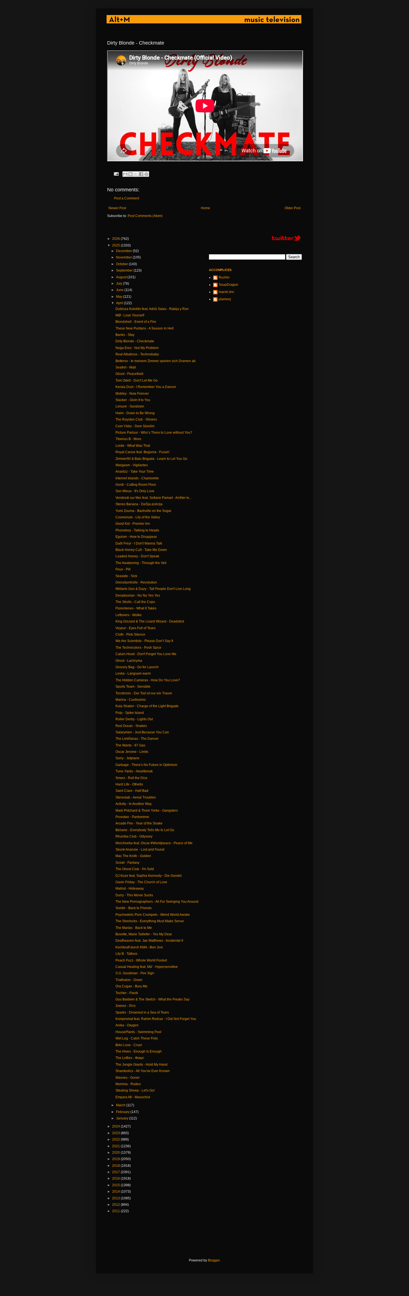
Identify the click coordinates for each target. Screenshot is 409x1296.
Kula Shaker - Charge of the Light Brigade (147, 706)
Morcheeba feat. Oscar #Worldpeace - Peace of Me (154, 843)
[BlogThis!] (130, 174)
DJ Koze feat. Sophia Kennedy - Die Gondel (148, 876)
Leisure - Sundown (129, 406)
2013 (116, 1198)
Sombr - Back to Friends (133, 908)
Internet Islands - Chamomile (137, 478)
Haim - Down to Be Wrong (135, 413)
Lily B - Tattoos (126, 954)
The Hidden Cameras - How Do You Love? (147, 680)
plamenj (225, 299)
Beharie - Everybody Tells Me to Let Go (144, 830)
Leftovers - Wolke (128, 615)
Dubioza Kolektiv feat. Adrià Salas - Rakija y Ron (152, 309)
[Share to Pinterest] (146, 174)
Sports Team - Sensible (133, 687)
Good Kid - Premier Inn (132, 524)
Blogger (214, 1260)
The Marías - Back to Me (133, 928)
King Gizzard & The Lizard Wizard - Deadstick (149, 621)
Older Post (292, 208)
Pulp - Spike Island (129, 713)
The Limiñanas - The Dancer (137, 739)
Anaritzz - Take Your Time (134, 472)
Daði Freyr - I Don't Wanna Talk (138, 543)
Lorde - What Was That (132, 446)
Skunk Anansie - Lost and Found (139, 849)
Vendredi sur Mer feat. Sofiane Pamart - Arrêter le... (153, 498)
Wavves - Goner (127, 1078)
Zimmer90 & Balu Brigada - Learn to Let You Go (151, 459)
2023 (116, 1133)
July (119, 283)
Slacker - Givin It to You (132, 400)
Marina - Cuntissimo (130, 700)
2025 (116, 245)
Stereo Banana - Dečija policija (138, 504)
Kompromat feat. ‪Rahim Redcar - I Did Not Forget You (155, 1019)
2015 (116, 1185)
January (122, 1118)
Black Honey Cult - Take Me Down (141, 550)
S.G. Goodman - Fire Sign (134, 973)
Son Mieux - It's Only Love (134, 491)
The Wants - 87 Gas (130, 745)
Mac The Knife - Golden (133, 856)
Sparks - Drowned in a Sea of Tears (142, 1012)
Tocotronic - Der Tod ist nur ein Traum (143, 693)
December (124, 251)
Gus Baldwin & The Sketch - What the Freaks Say (152, 999)
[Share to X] (136, 174)
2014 (116, 1192)
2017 (116, 1172)
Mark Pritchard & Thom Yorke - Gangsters (146, 810)
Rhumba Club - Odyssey (133, 836)
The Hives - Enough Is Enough (138, 1051)
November (124, 257)
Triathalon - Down (128, 980)
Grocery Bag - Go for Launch (137, 667)
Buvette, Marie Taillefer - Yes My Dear (143, 934)
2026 (116, 239)
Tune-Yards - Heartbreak (134, 771)
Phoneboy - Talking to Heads (137, 530)
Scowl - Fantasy (127, 863)
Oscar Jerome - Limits (131, 752)
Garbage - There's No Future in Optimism (146, 765)
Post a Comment (126, 198)
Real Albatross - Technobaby (137, 354)
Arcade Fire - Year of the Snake (138, 823)
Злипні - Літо (125, 1006)
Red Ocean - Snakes (131, 726)
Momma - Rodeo (128, 1084)
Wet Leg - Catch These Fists (136, 1038)
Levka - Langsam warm (133, 673)
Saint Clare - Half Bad (131, 791)
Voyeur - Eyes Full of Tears (135, 628)
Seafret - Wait (125, 367)
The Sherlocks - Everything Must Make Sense (149, 921)
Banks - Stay (124, 335)
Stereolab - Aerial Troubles (135, 797)
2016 (116, 1178)
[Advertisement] (208, 1235)
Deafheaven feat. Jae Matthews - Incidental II (149, 941)
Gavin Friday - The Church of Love (141, 882)
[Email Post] (116, 173)
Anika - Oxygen (127, 1025)
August (121, 277)
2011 (116, 1211)
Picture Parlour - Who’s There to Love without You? (153, 433)
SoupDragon (228, 285)
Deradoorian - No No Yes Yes (137, 595)
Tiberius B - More (128, 439)
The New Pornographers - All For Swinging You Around (156, 902)
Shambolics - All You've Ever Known (142, 1071)
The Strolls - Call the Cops (135, 602)
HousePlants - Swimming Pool (138, 1032)
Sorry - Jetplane (127, 758)
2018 (116, 1166)
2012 (116, 1205)
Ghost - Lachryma (128, 661)
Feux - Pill (122, 569)
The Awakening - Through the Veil (140, 563)
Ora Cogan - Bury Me (131, 986)
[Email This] (125, 174)
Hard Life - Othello (129, 784)
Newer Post (117, 208)
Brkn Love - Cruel (128, 1045)
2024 (116, 1126)
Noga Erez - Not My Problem (137, 348)
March (121, 1105)
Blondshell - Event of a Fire (135, 322)
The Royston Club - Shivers (136, 419)
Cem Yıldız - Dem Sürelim (134, 426)
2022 (116, 1139)
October (122, 264)
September (125, 270)
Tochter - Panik (126, 993)
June (120, 290)
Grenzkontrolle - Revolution (136, 582)
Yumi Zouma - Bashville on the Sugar (143, 511)
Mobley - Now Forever (132, 394)
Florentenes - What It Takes (135, 608)
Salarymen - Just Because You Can (142, 732)
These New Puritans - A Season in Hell (144, 328)
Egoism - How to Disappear (136, 537)
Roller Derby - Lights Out (134, 719)
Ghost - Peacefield (129, 374)
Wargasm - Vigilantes (131, 465)
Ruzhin (224, 277)
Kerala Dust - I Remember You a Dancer (145, 387)
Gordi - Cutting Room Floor (135, 485)
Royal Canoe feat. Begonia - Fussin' (142, 452)
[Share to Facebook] (141, 174)
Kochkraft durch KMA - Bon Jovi (139, 947)
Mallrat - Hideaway (129, 888)
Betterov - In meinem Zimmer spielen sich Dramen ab (155, 361)
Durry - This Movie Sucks (134, 895)
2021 (116, 1146)
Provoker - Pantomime (132, 817)
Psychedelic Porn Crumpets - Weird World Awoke (152, 915)
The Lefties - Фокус (129, 1058)
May (119, 297)
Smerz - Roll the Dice (131, 778)
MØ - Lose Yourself (129, 315)
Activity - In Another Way (133, 804)
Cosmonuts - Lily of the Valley (137, 517)
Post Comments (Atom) (145, 216)
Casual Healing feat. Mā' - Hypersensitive (146, 967)
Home (205, 208)
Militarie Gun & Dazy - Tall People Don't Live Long (153, 589)
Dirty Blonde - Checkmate (134, 341)
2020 (116, 1153)
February (123, 1112)
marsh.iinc (226, 292)
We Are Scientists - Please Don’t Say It (144, 641)
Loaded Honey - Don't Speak (137, 556)
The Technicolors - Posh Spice (138, 648)
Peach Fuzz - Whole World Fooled (141, 960)
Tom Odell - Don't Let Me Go (136, 380)
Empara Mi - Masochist (132, 1097)
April (120, 303)
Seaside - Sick (126, 576)
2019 (116, 1159)
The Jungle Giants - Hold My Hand (141, 1064)
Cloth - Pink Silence (130, 634)
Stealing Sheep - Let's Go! (135, 1090)
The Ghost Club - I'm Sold (134, 869)
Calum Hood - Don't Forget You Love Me (145, 654)
